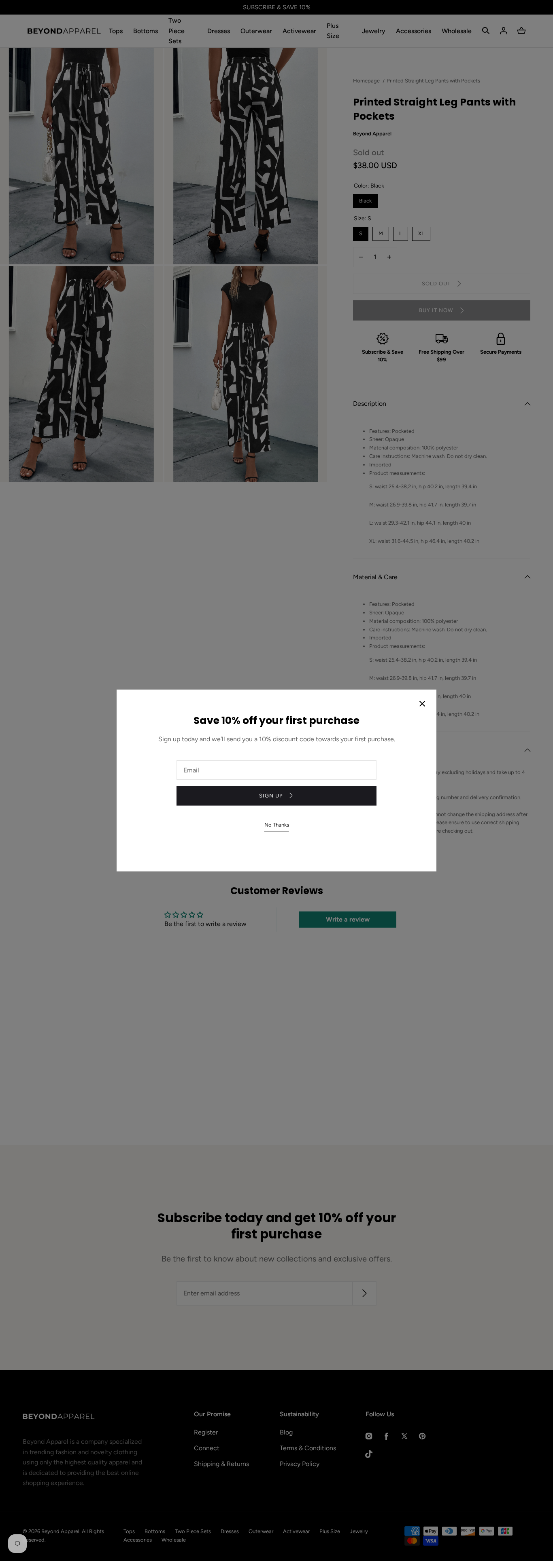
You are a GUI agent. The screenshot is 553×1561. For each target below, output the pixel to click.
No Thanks (276, 825)
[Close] (422, 704)
